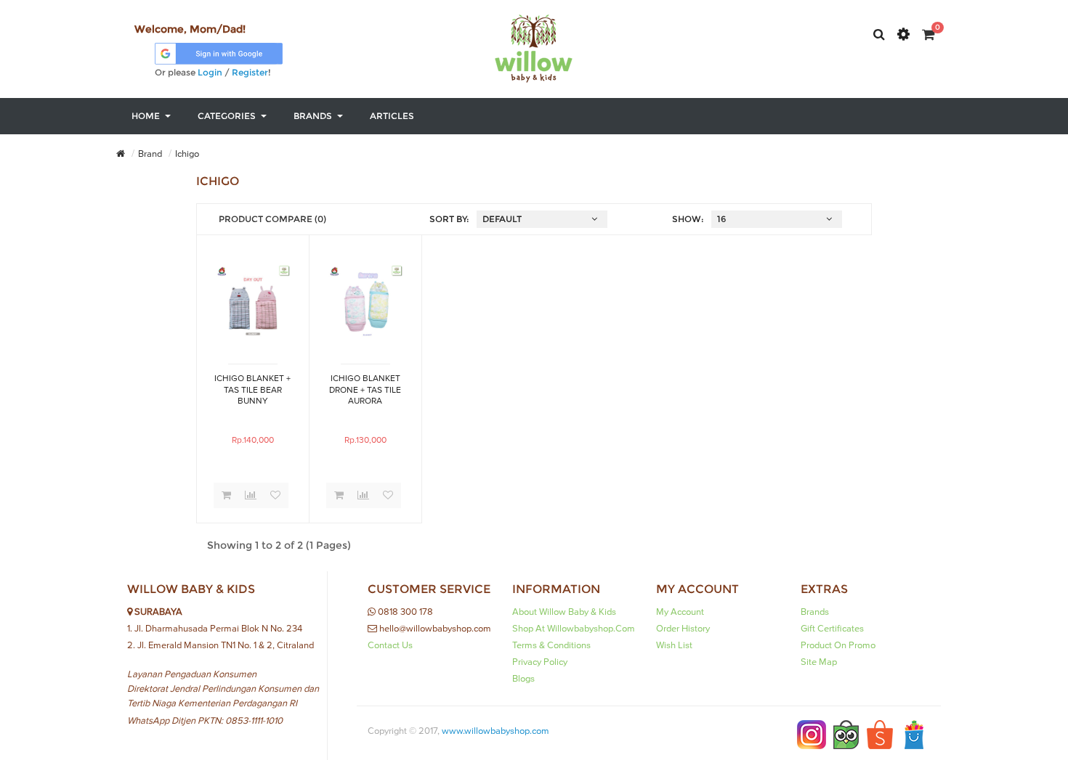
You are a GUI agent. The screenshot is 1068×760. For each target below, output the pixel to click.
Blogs (523, 679)
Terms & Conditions (551, 645)
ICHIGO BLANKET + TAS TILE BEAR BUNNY (252, 389)
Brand (150, 154)
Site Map (819, 662)
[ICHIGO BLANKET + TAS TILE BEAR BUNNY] (252, 301)
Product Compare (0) (272, 218)
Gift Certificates (832, 628)
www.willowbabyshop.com (495, 731)
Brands (815, 612)
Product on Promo (838, 645)
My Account (680, 612)
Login (210, 72)
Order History (683, 628)
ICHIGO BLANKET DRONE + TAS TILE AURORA (365, 389)
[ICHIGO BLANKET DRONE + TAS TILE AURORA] (365, 301)
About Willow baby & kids (564, 612)
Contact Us (390, 645)
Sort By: (449, 218)
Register (250, 72)
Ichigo (187, 154)
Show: (688, 218)
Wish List (674, 645)
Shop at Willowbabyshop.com (573, 628)
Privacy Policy (539, 662)
